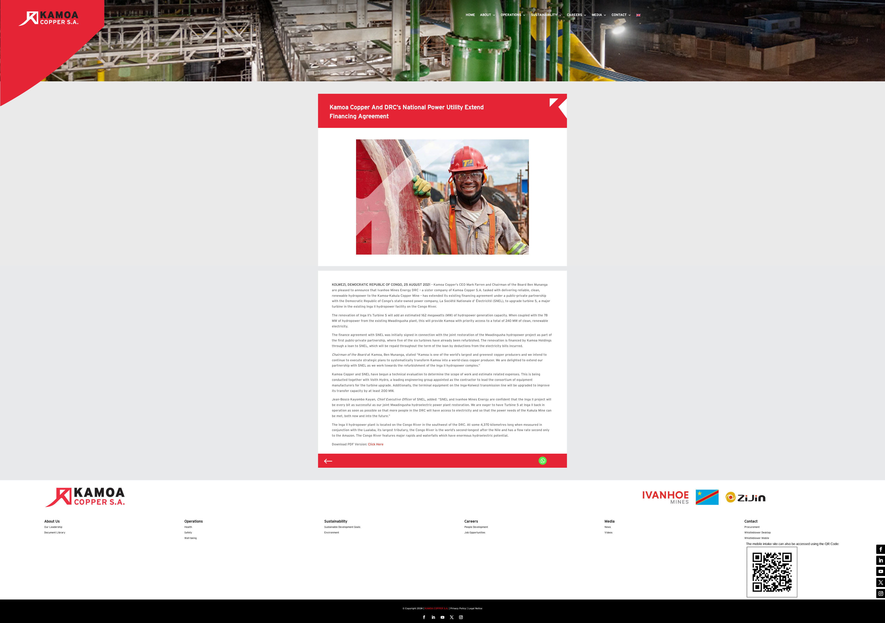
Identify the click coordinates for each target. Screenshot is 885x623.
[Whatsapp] (543, 461)
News (608, 527)
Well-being (190, 538)
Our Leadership (53, 527)
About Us (52, 521)
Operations (511, 15)
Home (470, 15)
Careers (574, 15)
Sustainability (544, 15)
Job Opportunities (474, 532)
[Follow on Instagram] (461, 617)
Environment (331, 532)
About (485, 15)
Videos (608, 532)
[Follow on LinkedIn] (433, 617)
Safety (188, 532)
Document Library (54, 532)
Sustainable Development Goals (342, 527)
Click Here (376, 444)
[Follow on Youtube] (442, 617)
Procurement (752, 527)
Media (597, 15)
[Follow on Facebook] (424, 617)
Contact (619, 15)
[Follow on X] (451, 617)
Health (188, 527)
